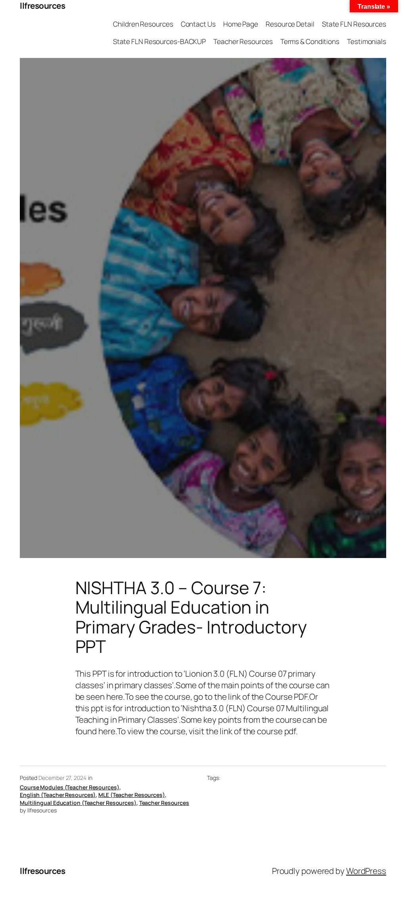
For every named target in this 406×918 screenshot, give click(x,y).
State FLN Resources (354, 24)
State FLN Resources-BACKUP (159, 41)
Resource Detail (290, 24)
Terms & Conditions (309, 41)
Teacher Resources (242, 41)
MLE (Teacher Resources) (131, 795)
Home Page (240, 24)
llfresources (42, 5)
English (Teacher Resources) (58, 795)
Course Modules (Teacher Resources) (69, 787)
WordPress (366, 870)
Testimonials (366, 41)
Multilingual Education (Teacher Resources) (78, 802)
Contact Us (198, 24)
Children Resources (143, 24)
